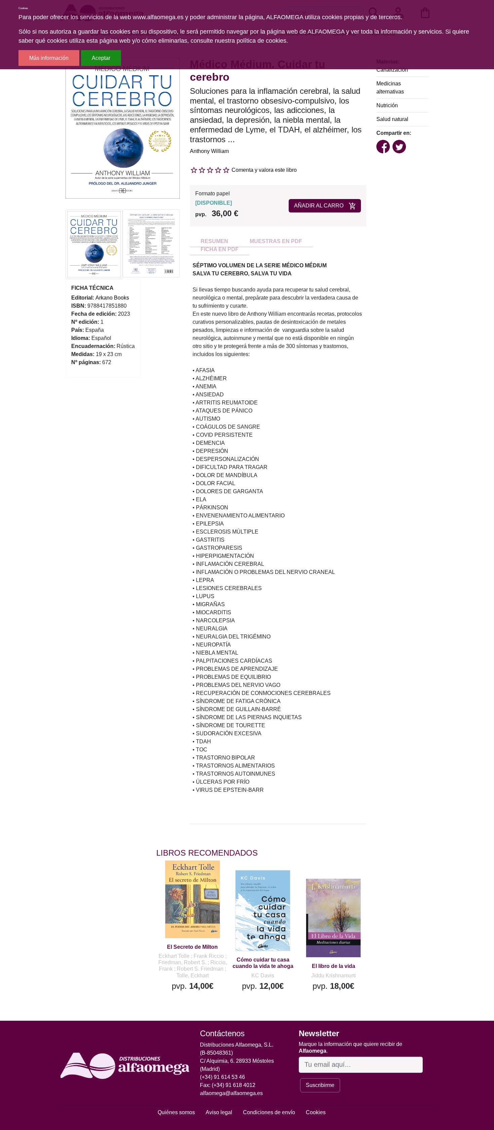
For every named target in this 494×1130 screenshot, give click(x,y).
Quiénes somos (176, 1112)
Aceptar (101, 58)
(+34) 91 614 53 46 (222, 1077)
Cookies (316, 1112)
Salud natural (392, 119)
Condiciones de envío (269, 1112)
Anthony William (209, 151)
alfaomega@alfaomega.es (231, 1093)
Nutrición (387, 105)
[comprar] (197, 875)
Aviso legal (219, 1112)
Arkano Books (112, 298)
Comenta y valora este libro (264, 170)
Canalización (392, 70)
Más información (49, 58)
